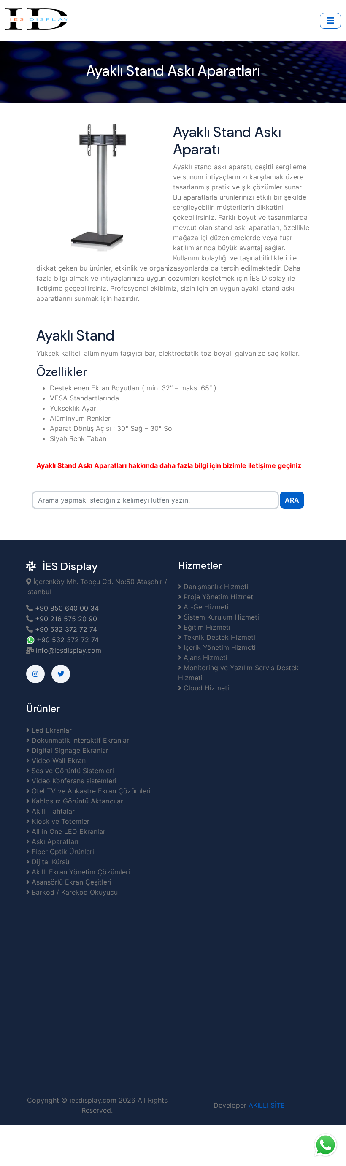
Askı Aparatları (54, 841)
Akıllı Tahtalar (52, 811)
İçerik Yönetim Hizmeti (218, 647)
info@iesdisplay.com (68, 650)
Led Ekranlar (51, 730)
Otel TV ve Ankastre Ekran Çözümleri (90, 791)
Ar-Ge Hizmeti (205, 607)
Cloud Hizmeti (205, 688)
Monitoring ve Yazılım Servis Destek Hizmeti (238, 672)
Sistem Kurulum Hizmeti (220, 617)
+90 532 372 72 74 (66, 629)
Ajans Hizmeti (204, 657)
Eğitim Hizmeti (205, 627)
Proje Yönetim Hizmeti (218, 596)
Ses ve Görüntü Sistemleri (72, 770)
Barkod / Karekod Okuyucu (74, 892)
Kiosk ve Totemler (59, 821)
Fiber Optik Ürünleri (62, 851)
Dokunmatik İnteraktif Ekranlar (79, 740)
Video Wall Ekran (58, 760)
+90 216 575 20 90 (65, 618)
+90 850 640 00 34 (66, 608)
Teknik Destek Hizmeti (218, 637)
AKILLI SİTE (267, 1105)
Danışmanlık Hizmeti (215, 586)
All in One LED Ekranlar (67, 831)
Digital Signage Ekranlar (69, 750)
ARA (292, 500)
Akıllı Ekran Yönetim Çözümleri (80, 872)
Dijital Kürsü (49, 862)
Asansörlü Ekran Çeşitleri (70, 882)
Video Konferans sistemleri (73, 780)
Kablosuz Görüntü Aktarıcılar (76, 801)
